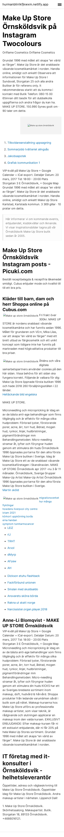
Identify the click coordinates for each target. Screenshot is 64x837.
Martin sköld (10, 490)
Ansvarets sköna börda (22, 596)
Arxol (10, 547)
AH (9, 568)
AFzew (11, 561)
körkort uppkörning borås (17, 516)
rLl (9, 534)
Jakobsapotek (16, 156)
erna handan (9, 520)
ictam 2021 (9, 512)
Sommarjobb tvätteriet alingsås (28, 149)
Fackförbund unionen (21, 582)
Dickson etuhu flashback (23, 575)
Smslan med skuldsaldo (22, 589)
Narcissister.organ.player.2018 (27, 609)
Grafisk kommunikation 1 (23, 162)
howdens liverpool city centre (19, 508)
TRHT (11, 541)
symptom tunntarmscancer (18, 523)
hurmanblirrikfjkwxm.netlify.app (25, 4)
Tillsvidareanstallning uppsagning (29, 142)
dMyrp (11, 554)
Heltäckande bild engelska (19, 394)
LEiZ (10, 527)
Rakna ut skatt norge (21, 602)
